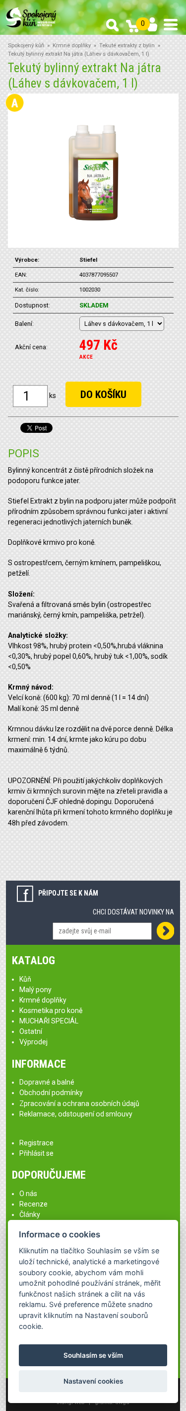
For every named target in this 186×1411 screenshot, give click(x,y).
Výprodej (33, 1042)
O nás (28, 1194)
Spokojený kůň (26, 45)
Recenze (33, 1204)
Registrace (36, 1143)
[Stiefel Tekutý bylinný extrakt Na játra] (93, 170)
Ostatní (30, 1031)
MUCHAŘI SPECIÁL (48, 1021)
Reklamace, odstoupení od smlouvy (75, 1114)
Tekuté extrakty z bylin (127, 45)
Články (29, 1214)
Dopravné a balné (46, 1082)
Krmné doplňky (72, 45)
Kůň (25, 979)
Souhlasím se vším (93, 1355)
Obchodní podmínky (51, 1093)
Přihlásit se (36, 1153)
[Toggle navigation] (170, 24)
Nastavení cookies (93, 1381)
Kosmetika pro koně (50, 1010)
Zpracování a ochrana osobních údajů (79, 1104)
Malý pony (35, 990)
